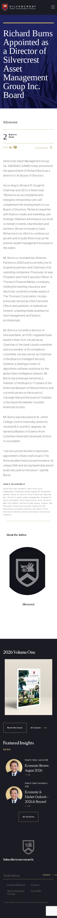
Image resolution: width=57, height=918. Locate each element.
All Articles (28, 817)
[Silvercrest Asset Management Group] (19, 7)
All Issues (36, 728)
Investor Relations (16, 884)
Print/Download (41, 148)
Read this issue (15, 728)
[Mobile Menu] (53, 7)
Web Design (26, 902)
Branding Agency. (42, 902)
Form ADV (36, 891)
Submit (47, 875)
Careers (35, 884)
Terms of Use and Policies (15, 892)
